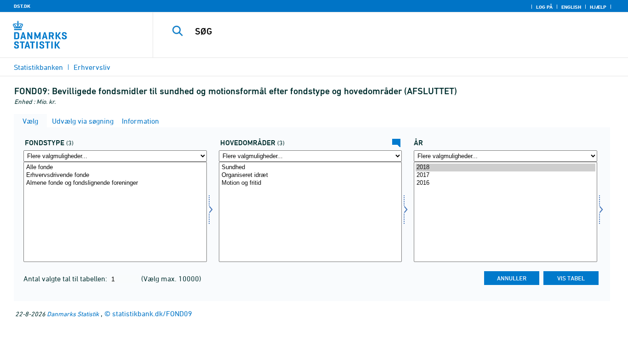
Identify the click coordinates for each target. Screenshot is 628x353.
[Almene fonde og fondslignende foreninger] (115, 183)
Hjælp (598, 7)
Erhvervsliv (92, 67)
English (571, 7)
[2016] (505, 183)
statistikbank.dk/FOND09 (152, 313)
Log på (544, 7)
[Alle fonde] (115, 167)
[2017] (505, 175)
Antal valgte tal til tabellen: (66, 278)
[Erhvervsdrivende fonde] (115, 175)
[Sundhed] (310, 167)
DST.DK (22, 6)
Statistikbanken (38, 67)
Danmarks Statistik (73, 314)
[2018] (505, 167)
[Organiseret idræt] (310, 175)
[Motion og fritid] (310, 183)
